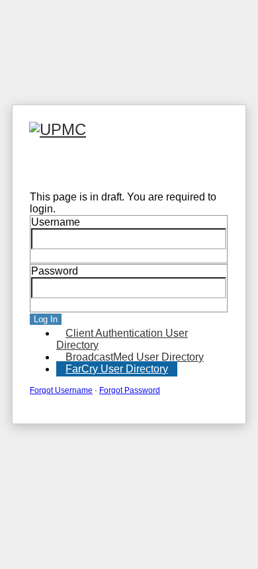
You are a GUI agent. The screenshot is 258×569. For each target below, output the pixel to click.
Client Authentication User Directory (122, 339)
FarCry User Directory (116, 368)
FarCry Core (49, 167)
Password (54, 271)
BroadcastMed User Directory (134, 357)
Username (55, 222)
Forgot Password (129, 390)
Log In (46, 319)
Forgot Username (61, 390)
